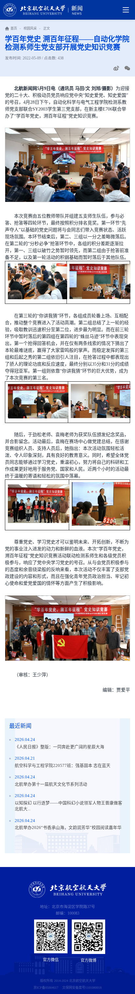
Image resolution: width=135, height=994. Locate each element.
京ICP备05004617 (45, 987)
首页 (13, 28)
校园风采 (30, 28)
